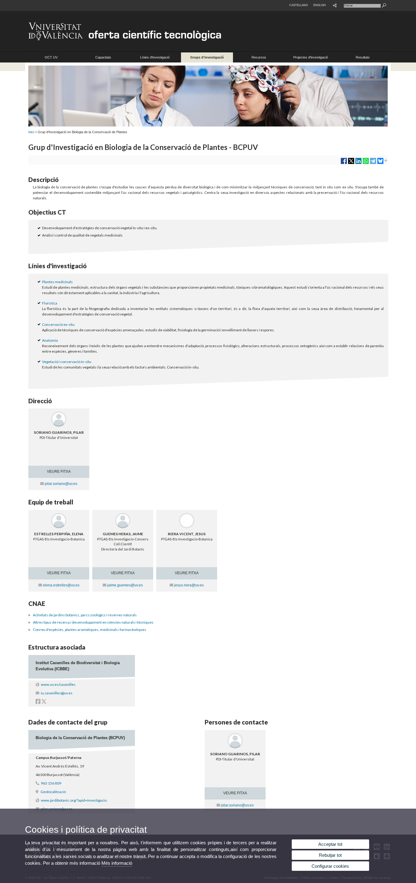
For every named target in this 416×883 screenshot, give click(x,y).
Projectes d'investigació (310, 57)
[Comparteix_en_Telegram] (373, 163)
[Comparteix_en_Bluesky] (380, 163)
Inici (31, 132)
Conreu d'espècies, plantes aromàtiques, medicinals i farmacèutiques (89, 629)
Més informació (116, 863)
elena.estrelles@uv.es (61, 585)
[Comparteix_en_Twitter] (351, 163)
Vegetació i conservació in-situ (66, 361)
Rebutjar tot (330, 855)
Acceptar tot (330, 844)
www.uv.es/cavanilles (58, 684)
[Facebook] (38, 702)
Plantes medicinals (57, 281)
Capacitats (103, 57)
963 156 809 (51, 783)
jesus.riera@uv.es (189, 585)
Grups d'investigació (207, 57)
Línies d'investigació (155, 57)
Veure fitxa (59, 471)
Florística (49, 303)
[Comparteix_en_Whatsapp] (365, 163)
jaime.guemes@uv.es (125, 585)
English (319, 5)
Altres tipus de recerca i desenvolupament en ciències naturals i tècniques (93, 622)
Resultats (363, 57)
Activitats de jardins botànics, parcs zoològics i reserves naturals (85, 615)
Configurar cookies (330, 866)
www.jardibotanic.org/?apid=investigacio (74, 800)
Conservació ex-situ (58, 324)
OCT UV (51, 57)
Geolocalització (53, 791)
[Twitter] (44, 702)
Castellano (298, 5)
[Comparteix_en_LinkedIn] (358, 163)
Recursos (259, 57)
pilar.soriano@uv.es (61, 484)
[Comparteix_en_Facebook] (343, 163)
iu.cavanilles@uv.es (56, 693)
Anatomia (50, 340)
